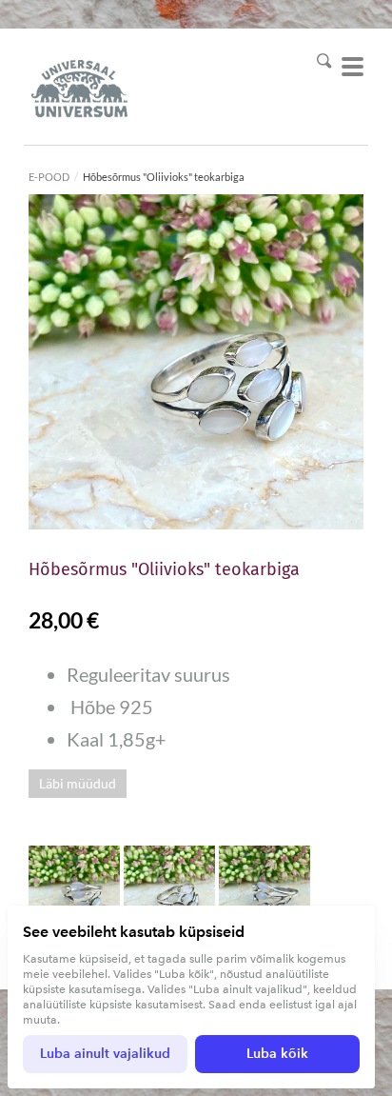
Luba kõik (277, 1054)
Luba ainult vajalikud (105, 1054)
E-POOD (49, 176)
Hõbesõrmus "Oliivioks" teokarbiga (164, 176)
